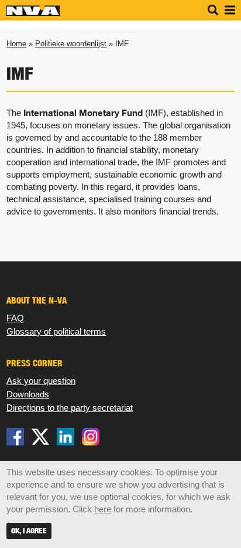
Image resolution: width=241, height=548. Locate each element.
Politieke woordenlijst (70, 43)
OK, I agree (29, 530)
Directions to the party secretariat (69, 408)
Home (16, 43)
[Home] (33, 13)
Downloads (27, 394)
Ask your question (40, 381)
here (102, 509)
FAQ (15, 318)
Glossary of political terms (56, 331)
